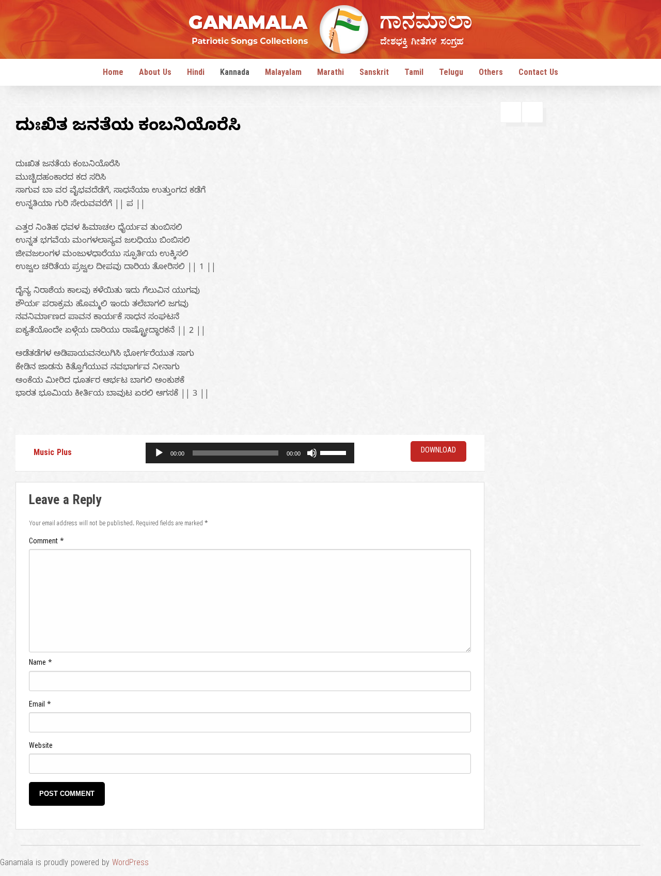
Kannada (234, 74)
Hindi (195, 74)
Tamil (413, 74)
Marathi (330, 74)
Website (41, 747)
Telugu (451, 74)
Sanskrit (374, 74)
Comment (46, 543)
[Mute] (312, 453)
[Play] (159, 453)
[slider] (334, 452)
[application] (250, 453)
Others (491, 74)
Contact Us (538, 74)
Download (438, 451)
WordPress (130, 864)
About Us (155, 74)
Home (113, 74)
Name (40, 664)
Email (40, 706)
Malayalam (283, 74)
